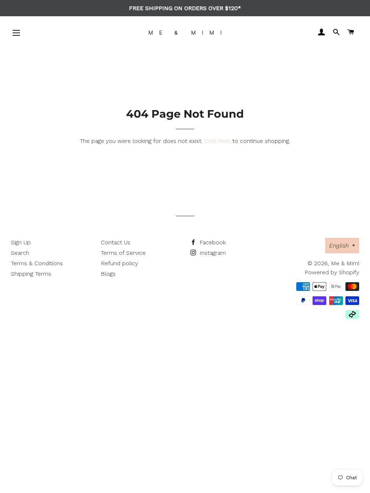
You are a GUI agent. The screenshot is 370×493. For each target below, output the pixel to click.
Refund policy (119, 263)
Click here (217, 141)
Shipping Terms (31, 273)
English (339, 245)
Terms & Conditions (37, 263)
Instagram (212, 252)
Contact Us (115, 242)
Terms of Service (123, 252)
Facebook (212, 242)
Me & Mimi (345, 263)
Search (20, 252)
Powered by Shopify (332, 272)
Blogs (108, 273)
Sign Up (21, 242)
